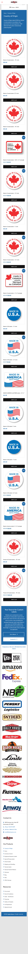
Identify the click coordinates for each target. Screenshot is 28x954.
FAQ (5, 877)
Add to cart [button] (14, 66)
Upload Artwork (8, 907)
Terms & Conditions (8, 894)
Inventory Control (8, 853)
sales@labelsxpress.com (10, 832)
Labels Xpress (11, 914)
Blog (5, 875)
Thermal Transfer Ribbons (10, 869)
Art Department (8, 904)
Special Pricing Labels (9, 859)
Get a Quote (13, 634)
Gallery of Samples (8, 901)
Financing (6, 899)
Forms (5, 851)
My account (7, 891)
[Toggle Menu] (2, 2)
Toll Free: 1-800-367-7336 (11, 829)
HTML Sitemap (7, 880)
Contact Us (13, 639)
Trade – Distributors (8, 896)
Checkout (6, 872)
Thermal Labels (7, 867)
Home (5, 13)
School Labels (7, 861)
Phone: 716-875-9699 (10, 827)
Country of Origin (8, 848)
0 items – (15, 7)
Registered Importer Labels (10, 856)
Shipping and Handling (9, 864)
